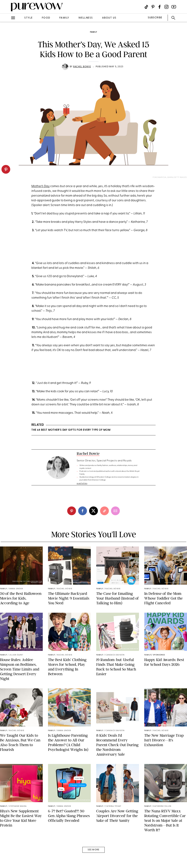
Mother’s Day (40, 186)
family (64, 18)
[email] (7, 86)
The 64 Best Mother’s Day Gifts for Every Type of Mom (70, 430)
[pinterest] (5, 169)
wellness (85, 18)
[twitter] (7, 67)
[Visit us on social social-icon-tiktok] (146, 7)
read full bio (82, 483)
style (28, 18)
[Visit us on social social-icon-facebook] (159, 7)
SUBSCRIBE (155, 17)
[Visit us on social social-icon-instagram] (166, 7)
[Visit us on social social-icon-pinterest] (153, 7)
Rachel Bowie (82, 67)
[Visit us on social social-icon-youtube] (173, 7)
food (46, 18)
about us (109, 18)
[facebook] (7, 57)
